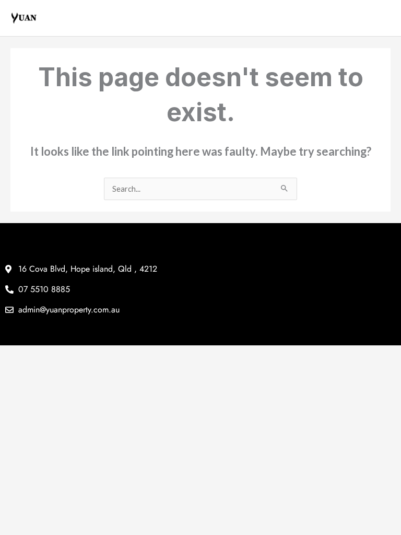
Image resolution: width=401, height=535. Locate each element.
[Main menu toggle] (383, 18)
